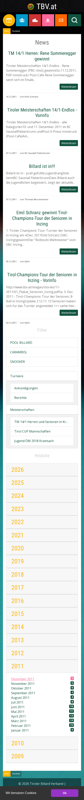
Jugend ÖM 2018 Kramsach (34, 441)
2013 (17, 640)
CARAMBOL (18, 352)
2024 (17, 495)
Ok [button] (65, 793)
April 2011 (42, 716)
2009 (17, 756)
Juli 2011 (42, 702)
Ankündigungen (26, 388)
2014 (17, 627)
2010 (17, 743)
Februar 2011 (42, 725)
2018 (17, 574)
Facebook (16, 31)
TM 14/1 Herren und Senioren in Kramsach (42, 422)
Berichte (20, 398)
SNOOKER (17, 362)
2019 (17, 561)
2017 (17, 587)
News (6, 31)
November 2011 (42, 683)
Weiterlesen (68, 87)
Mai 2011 (42, 711)
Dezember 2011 (42, 679)
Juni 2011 (42, 707)
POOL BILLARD (21, 342)
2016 (17, 600)
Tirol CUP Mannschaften (32, 431)
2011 (17, 666)
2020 (17, 548)
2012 (17, 653)
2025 (17, 482)
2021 (17, 535)
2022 (17, 522)
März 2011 (42, 721)
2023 (17, 509)
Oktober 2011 (42, 688)
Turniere (16, 376)
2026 (17, 469)
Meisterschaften (22, 410)
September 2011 (42, 693)
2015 (17, 614)
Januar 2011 (42, 730)
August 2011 (42, 697)
